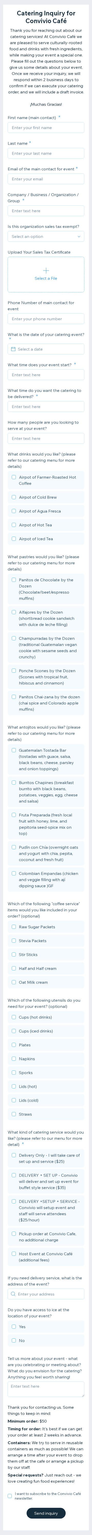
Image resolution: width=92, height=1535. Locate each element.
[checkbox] (46, 481)
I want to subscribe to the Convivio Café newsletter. (48, 1496)
